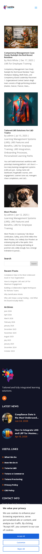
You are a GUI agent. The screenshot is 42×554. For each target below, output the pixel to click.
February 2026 (9, 322)
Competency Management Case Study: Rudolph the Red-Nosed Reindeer (19, 55)
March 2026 (8, 318)
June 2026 (8, 311)
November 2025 (10, 333)
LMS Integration (22, 149)
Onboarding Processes (15, 152)
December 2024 (10, 347)
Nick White (12, 60)
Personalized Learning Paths (18, 155)
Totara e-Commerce (14, 473)
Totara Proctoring (13, 479)
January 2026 (9, 326)
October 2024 (9, 351)
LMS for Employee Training (18, 63)
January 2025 (9, 344)
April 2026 (8, 315)
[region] (21, 529)
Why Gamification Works (13, 294)
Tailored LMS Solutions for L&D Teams (18, 131)
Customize (21, 542)
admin (10, 135)
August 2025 (9, 336)
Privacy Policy (11, 485)
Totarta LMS (10, 468)
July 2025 (7, 340)
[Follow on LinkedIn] (4, 398)
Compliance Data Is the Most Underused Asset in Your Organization (26, 416)
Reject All (21, 549)
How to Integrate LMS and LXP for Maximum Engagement (26, 431)
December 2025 (10, 329)
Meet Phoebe (10, 212)
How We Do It (11, 462)
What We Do (10, 457)
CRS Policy (9, 490)
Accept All (21, 536)
